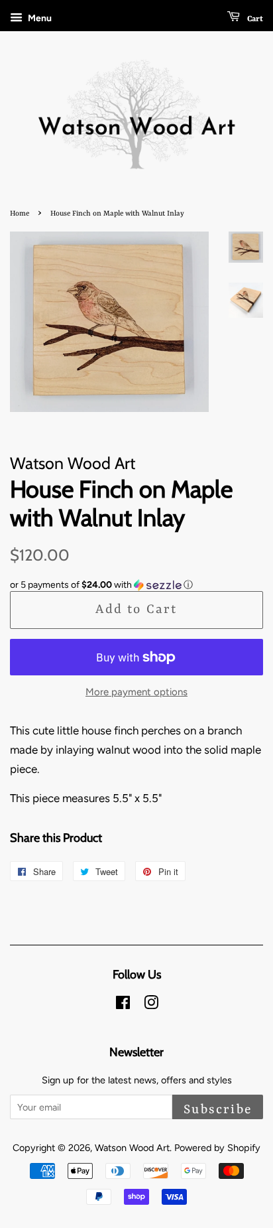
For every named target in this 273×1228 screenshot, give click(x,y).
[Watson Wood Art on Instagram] (151, 1005)
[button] (136, 585)
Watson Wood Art (132, 1148)
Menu (39, 18)
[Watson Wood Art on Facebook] (123, 1005)
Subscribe (218, 1110)
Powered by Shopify (217, 1148)
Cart (254, 19)
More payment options (136, 692)
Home (19, 214)
